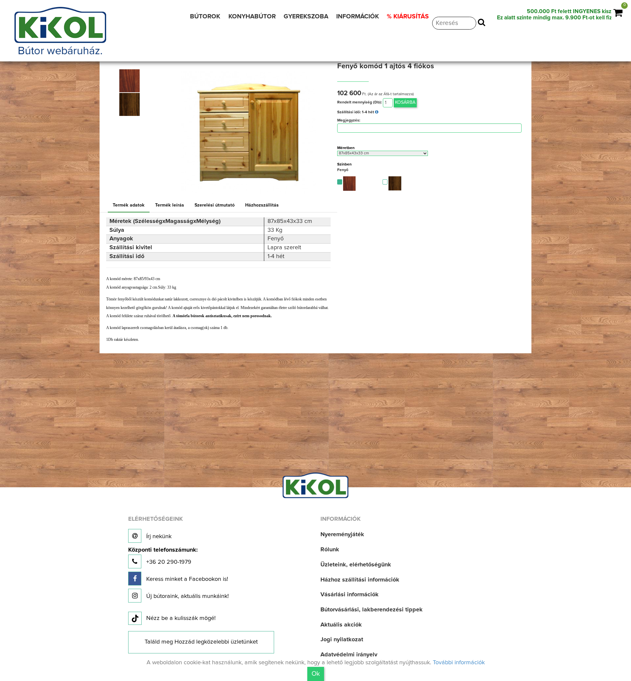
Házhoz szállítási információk (359, 580)
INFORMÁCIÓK (357, 16)
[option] (131, 81)
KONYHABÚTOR (252, 16)
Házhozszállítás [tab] (262, 205)
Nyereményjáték (342, 535)
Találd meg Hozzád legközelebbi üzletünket (201, 642)
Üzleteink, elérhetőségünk (355, 565)
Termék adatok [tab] (129, 205)
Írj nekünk (158, 536)
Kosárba (405, 102)
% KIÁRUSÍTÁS (408, 16)
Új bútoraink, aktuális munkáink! (187, 596)
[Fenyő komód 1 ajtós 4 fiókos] (130, 80)
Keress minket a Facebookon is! (186, 579)
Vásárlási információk (349, 595)
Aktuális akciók (341, 625)
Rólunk (329, 550)
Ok (316, 673)
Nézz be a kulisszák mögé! (181, 618)
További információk (459, 663)
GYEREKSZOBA (306, 16)
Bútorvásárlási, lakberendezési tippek (371, 610)
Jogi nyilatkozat (341, 640)
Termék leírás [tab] (169, 205)
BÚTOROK (205, 16)
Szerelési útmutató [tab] (215, 205)
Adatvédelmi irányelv (348, 655)
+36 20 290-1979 (163, 556)
